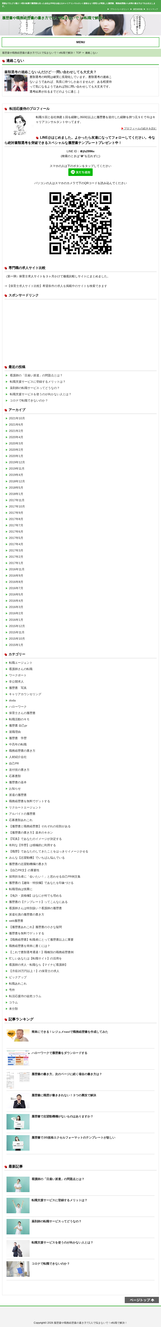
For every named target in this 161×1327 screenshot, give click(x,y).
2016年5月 (16, 594)
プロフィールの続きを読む (140, 128)
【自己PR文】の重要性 (24, 870)
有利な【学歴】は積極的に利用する (32, 845)
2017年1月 (16, 563)
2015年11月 (17, 632)
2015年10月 (17, 638)
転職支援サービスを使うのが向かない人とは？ (40, 394)
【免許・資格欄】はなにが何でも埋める (35, 895)
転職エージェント (20, 662)
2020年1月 (16, 456)
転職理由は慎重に (20, 889)
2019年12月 (17, 462)
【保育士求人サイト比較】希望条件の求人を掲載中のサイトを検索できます (57, 286)
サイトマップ (152, 9)
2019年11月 (17, 468)
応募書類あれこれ (20, 820)
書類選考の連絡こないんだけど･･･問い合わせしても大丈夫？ (50, 72)
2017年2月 (16, 556)
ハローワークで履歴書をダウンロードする (59, 1053)
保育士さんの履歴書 (22, 713)
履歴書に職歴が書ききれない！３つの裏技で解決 (64, 1095)
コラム (13, 1002)
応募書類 (15, 776)
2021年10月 (17, 418)
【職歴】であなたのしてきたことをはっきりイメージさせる (48, 851)
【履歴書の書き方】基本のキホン (31, 832)
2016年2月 (16, 613)
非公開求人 (16, 681)
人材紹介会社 (18, 757)
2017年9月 (16, 512)
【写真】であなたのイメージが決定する (35, 838)
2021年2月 (16, 430)
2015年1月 (16, 645)
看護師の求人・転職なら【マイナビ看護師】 (38, 964)
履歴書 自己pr (18, 725)
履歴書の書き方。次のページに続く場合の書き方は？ (67, 1074)
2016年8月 (16, 581)
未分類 (13, 1008)
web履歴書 (16, 920)
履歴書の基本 (18, 782)
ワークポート (18, 675)
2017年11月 (17, 500)
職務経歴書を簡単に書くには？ (29, 945)
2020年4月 (16, 437)
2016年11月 (17, 569)
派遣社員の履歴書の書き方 (26, 914)
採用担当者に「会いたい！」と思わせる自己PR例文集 (44, 876)
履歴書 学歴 (18, 738)
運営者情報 (138, 9)
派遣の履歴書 (18, 794)
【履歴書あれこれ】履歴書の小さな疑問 (35, 927)
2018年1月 (16, 494)
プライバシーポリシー (119, 9)
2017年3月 (16, 550)
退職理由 (15, 731)
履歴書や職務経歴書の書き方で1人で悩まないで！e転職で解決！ (54, 18)
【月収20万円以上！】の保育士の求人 (34, 971)
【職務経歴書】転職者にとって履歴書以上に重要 (41, 939)
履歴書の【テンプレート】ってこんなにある (38, 902)
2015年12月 (17, 626)
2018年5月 (16, 487)
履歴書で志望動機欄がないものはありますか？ (62, 1116)
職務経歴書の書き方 (22, 750)
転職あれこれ (18, 983)
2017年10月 (17, 506)
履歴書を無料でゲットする (26, 933)
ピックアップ (18, 977)
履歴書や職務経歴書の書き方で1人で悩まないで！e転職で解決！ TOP (41, 53)
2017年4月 (16, 544)
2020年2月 (16, 449)
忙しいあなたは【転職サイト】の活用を (35, 958)
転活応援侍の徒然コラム (25, 996)
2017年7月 (16, 525)
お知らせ (15, 788)
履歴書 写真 (18, 687)
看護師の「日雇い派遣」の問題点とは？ (36, 375)
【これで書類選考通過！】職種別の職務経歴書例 (41, 952)
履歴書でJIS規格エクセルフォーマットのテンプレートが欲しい (73, 1137)
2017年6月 (16, 531)
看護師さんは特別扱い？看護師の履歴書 (35, 908)
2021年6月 (16, 424)
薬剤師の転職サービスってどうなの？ (35, 388)
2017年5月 (16, 538)
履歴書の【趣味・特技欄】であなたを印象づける (41, 882)
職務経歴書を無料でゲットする (29, 801)
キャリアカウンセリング (25, 694)
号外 (12, 989)
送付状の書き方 (19, 769)
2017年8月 (16, 519)
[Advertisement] (80, 330)
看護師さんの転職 (20, 669)
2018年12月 (17, 481)
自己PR (14, 763)
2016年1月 (16, 619)
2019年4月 (16, 474)
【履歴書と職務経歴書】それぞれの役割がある (40, 826)
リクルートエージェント (25, 807)
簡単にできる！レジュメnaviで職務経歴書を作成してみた (70, 1031)
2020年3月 (16, 443)
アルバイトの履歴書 (22, 813)
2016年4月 (16, 600)
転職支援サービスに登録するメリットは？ (38, 381)
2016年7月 (16, 588)
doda (12, 700)
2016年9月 (16, 575)
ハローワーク (18, 706)
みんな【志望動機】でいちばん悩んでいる (37, 857)
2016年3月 (16, 607)
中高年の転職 (18, 744)
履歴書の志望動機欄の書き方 (28, 864)
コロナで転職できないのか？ (29, 400)
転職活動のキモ (19, 719)
